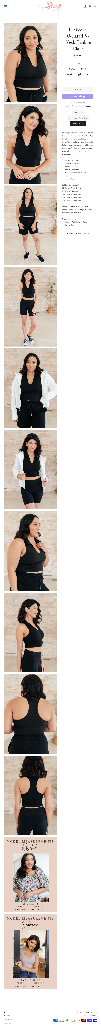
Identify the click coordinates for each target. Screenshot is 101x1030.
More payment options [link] (77, 102)
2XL (87, 74)
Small (72, 69)
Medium (84, 69)
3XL (78, 79)
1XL (79, 74)
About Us (7, 1023)
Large (70, 74)
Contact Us (8, 1019)
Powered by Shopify (89, 1015)
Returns (7, 1016)
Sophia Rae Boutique (89, 1012)
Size (78, 64)
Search (6, 1012)
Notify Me (78, 124)
